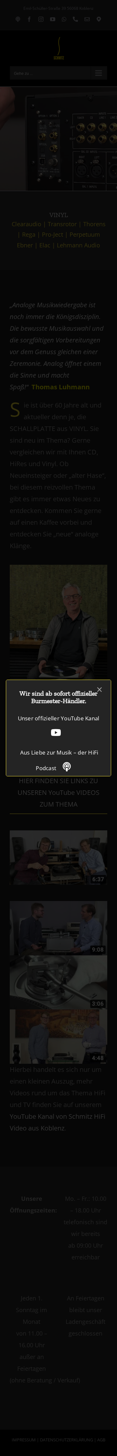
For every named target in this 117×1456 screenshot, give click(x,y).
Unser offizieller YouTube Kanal (58, 718)
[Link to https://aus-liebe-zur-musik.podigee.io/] (67, 767)
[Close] (99, 689)
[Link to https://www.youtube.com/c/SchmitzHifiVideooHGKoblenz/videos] (56, 733)
